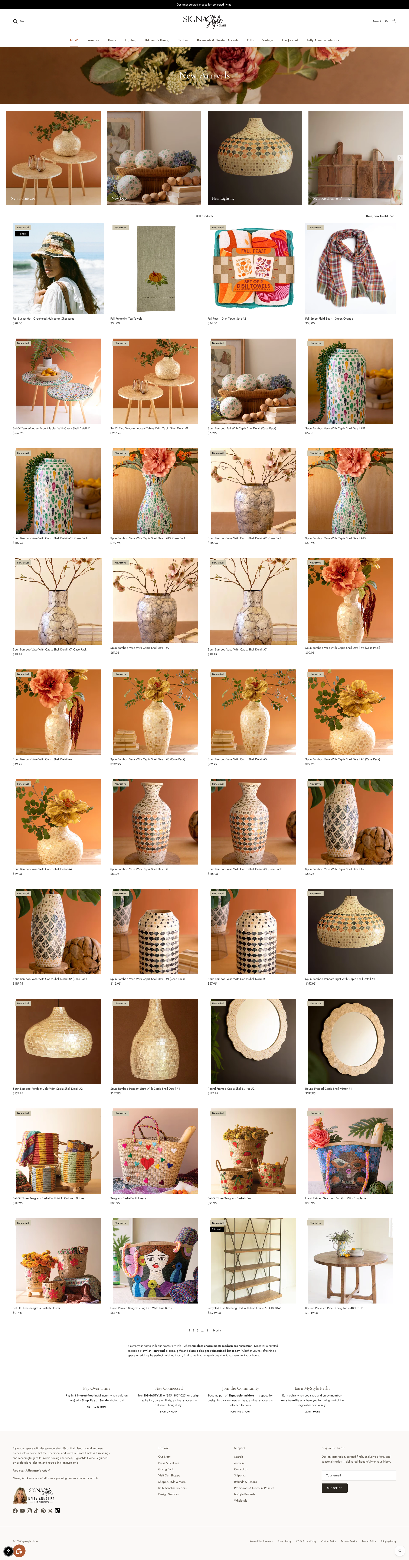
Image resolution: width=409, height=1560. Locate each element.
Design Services (168, 1494)
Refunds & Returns (245, 1482)
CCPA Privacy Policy (306, 1541)
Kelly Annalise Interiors (323, 40)
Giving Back (166, 1469)
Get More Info (96, 1406)
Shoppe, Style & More (172, 1482)
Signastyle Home (29, 1541)
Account (239, 1463)
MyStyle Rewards (244, 1494)
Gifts (250, 40)
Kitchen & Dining (157, 40)
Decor (112, 40)
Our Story (164, 1456)
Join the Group (240, 1411)
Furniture (92, 40)
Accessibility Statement (261, 1541)
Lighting (131, 40)
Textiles (183, 40)
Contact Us (241, 1469)
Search (238, 1456)
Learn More (312, 1411)
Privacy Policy (284, 1541)
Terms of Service (349, 1541)
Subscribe (334, 1488)
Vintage (267, 40)
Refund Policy (369, 1541)
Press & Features (168, 1463)
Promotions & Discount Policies (254, 1488)
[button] (8, 1551)
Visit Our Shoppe (169, 1475)
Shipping (240, 1475)
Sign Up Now (168, 1411)
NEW (74, 40)
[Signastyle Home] (204, 21)
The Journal (290, 40)
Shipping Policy (388, 1541)
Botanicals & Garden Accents (217, 40)
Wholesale (240, 1500)
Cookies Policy (328, 1541)
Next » (217, 1330)
